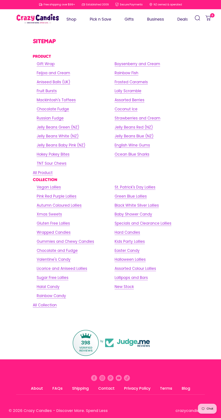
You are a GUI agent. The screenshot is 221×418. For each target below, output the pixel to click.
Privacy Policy (137, 388)
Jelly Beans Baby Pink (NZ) (61, 145)
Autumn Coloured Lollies (59, 205)
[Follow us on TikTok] (127, 378)
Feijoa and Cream (53, 73)
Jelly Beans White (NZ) (58, 136)
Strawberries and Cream (137, 118)
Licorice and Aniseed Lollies (62, 268)
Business (155, 19)
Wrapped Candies (54, 232)
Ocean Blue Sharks (132, 154)
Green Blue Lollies (131, 196)
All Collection (45, 305)
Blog (186, 388)
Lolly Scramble (128, 90)
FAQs (57, 388)
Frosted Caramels (131, 82)
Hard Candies (127, 232)
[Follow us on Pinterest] (110, 378)
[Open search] (197, 19)
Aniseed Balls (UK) (53, 82)
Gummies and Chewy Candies (65, 241)
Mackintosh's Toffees (56, 100)
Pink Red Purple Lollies (56, 196)
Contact (106, 388)
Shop (71, 19)
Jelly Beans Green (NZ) (58, 127)
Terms (166, 388)
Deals (182, 19)
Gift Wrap (46, 63)
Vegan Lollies (49, 187)
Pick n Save (100, 19)
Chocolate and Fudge (57, 250)
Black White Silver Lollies (137, 205)
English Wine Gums (132, 145)
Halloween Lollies (130, 259)
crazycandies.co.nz (193, 410)
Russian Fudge (50, 118)
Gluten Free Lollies (53, 223)
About (37, 388)
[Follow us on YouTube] (119, 378)
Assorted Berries (129, 100)
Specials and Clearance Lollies (143, 223)
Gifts (129, 19)
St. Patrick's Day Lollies (135, 187)
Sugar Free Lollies (52, 277)
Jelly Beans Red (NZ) (134, 127)
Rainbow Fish (126, 73)
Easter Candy (127, 250)
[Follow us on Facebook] (94, 378)
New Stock (124, 286)
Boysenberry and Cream (137, 63)
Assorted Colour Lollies (135, 268)
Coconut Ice (126, 109)
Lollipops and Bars (131, 277)
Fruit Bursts (47, 90)
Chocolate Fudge (53, 109)
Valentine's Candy (54, 259)
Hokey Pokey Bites (53, 154)
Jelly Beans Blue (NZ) (134, 136)
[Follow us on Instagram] (102, 378)
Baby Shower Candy (133, 214)
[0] (208, 19)
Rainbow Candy (51, 295)
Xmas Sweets (49, 214)
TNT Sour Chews (51, 163)
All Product (43, 172)
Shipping (80, 388)
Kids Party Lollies (130, 241)
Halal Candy (48, 286)
